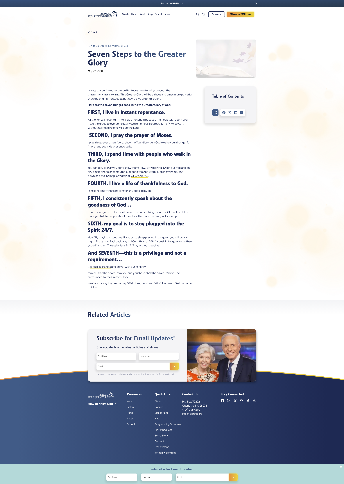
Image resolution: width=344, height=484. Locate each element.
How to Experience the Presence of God (108, 45)
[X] (229, 112)
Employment (162, 447)
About (167, 14)
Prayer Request (163, 429)
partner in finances (100, 266)
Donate (216, 14)
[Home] (103, 14)
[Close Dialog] (341, 467)
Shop (150, 14)
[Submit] (174, 366)
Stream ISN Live (240, 14)
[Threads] (254, 400)
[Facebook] (223, 112)
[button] (256, 3)
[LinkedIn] (235, 112)
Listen (134, 14)
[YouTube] (241, 400)
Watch (125, 14)
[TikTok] (248, 400)
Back (94, 32)
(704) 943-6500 (191, 409)
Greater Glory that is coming (103, 94)
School (158, 14)
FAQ (157, 418)
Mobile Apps (161, 412)
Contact (159, 441)
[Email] (241, 112)
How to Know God (100, 404)
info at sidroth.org (192, 413)
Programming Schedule (168, 424)
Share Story (161, 435)
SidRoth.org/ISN (139, 176)
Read (142, 14)
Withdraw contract (165, 452)
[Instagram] (228, 400)
